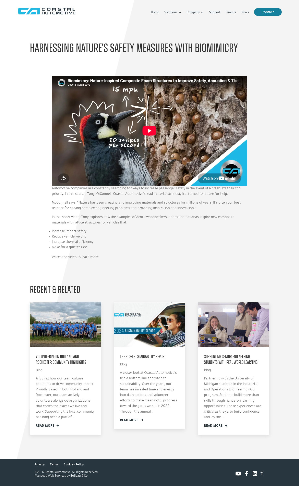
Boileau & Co (79, 475)
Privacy (40, 464)
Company (193, 12)
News (245, 12)
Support (214, 12)
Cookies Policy (74, 464)
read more (45, 425)
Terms (54, 464)
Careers (231, 12)
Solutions (170, 12)
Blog (39, 370)
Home (155, 12)
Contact (268, 12)
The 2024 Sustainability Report (143, 356)
